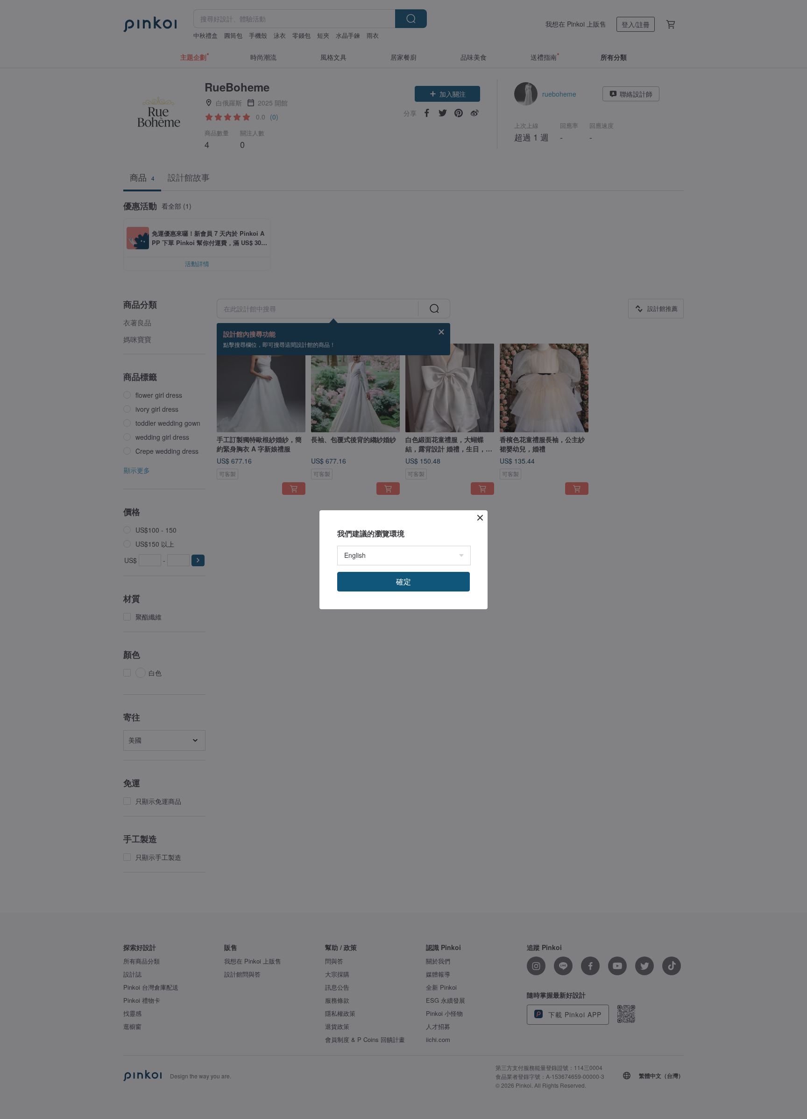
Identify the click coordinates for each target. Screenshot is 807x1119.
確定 (403, 581)
